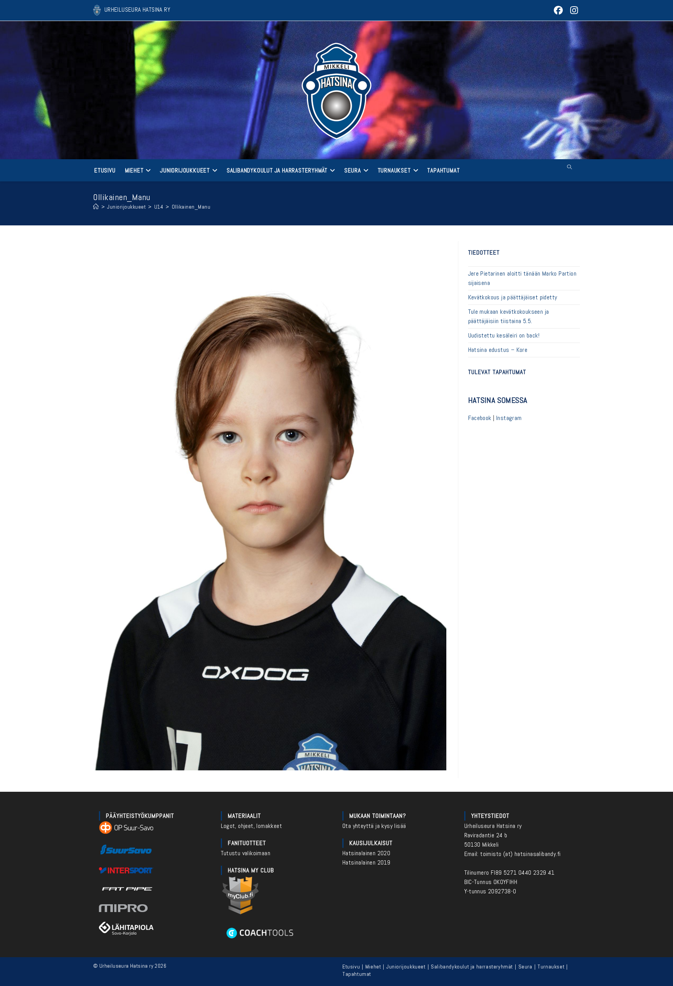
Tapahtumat (356, 973)
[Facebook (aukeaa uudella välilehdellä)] (559, 10)
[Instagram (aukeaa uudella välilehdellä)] (573, 10)
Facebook (480, 418)
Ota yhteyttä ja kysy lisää (374, 826)
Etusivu (351, 966)
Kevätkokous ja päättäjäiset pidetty (512, 297)
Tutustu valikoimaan (246, 853)
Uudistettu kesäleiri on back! (504, 335)
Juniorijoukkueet (406, 966)
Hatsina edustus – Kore (498, 350)
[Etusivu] (96, 206)
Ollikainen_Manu (191, 206)
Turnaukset (550, 966)
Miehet (373, 966)
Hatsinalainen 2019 (366, 862)
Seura (525, 966)
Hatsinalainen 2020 (366, 853)
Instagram (509, 418)
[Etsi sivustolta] (569, 167)
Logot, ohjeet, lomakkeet (251, 826)
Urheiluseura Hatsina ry (493, 826)
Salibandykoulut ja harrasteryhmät (472, 966)
